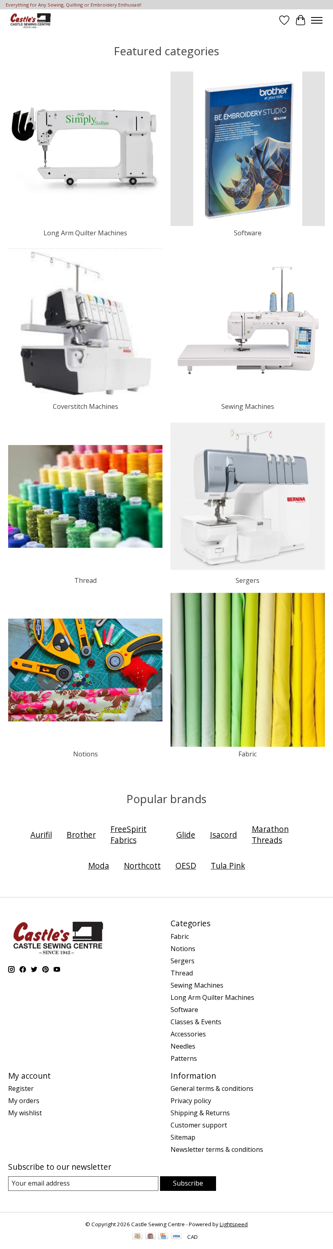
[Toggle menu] (317, 20)
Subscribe (188, 1183)
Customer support (199, 1125)
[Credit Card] (163, 1237)
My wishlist (25, 1112)
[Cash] (137, 1237)
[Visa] (176, 1237)
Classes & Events (196, 1021)
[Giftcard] (150, 1237)
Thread (85, 580)
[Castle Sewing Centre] (30, 20)
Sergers (247, 580)
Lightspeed (234, 1224)
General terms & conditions (212, 1088)
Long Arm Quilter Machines (85, 232)
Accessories (188, 1034)
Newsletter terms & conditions (217, 1149)
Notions (85, 753)
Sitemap (183, 1137)
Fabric (247, 753)
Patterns (184, 1058)
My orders (23, 1100)
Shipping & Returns (200, 1112)
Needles (183, 1046)
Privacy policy (191, 1100)
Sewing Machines (247, 406)
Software (248, 232)
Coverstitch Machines (85, 406)
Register (21, 1088)
